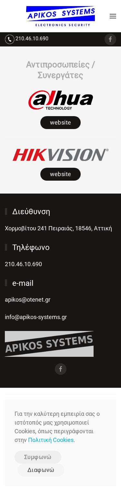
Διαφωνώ (41, 469)
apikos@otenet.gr (27, 299)
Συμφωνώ (38, 457)
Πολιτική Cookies (51, 439)
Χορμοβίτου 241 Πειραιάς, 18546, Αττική (58, 228)
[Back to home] (60, 16)
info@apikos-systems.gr (36, 317)
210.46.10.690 (31, 38)
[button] (113, 16)
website (60, 122)
